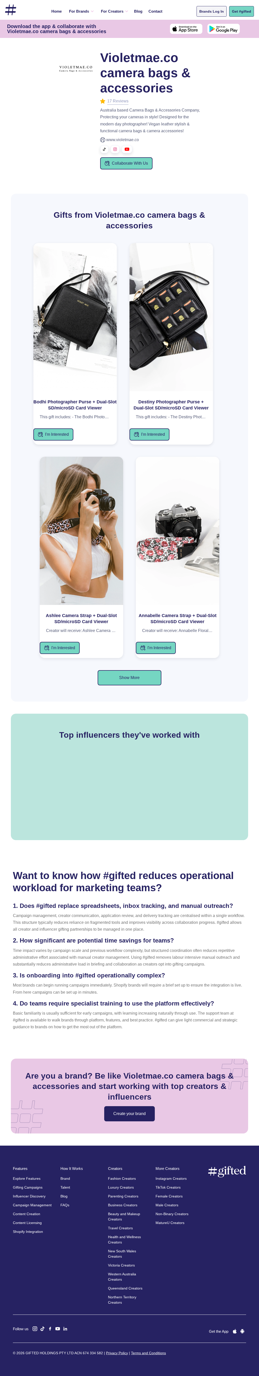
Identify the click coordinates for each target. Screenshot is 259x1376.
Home (56, 11)
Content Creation (26, 1214)
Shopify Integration (28, 1232)
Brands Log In (211, 11)
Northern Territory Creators (122, 1299)
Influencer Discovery (29, 1196)
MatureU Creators (170, 1223)
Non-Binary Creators (172, 1214)
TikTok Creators (168, 1187)
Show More (129, 677)
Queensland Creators (125, 1288)
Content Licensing (27, 1223)
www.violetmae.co (122, 140)
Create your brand (129, 1113)
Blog (138, 11)
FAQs (64, 1205)
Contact (155, 11)
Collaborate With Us (130, 163)
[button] (80, 11)
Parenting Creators (123, 1196)
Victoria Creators (121, 1265)
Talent (65, 1187)
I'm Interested (57, 434)
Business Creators (122, 1205)
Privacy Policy (117, 1353)
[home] (10, 10)
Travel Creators (120, 1228)
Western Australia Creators (122, 1276)
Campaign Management (32, 1205)
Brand (65, 1178)
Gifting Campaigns (27, 1187)
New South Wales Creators (122, 1253)
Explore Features (26, 1178)
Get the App (218, 1331)
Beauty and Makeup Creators (124, 1216)
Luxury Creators (121, 1187)
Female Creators (169, 1196)
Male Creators (167, 1205)
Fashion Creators (122, 1178)
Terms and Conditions (148, 1353)
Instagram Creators (171, 1178)
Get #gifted (241, 11)
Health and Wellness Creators (124, 1239)
